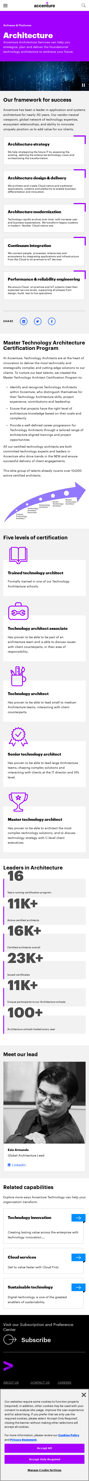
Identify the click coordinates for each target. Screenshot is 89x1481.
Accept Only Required (44, 1459)
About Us (11, 1382)
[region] (44, 1435)
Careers (64, 1382)
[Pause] (83, 85)
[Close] (84, 1395)
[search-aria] (83, 5)
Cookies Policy (68, 1435)
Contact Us (40, 1382)
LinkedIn (19, 1164)
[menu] (5, 5)
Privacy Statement (23, 1439)
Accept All (44, 1448)
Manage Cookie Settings (45, 1470)
